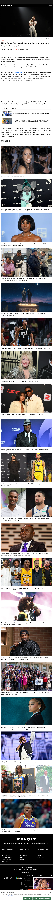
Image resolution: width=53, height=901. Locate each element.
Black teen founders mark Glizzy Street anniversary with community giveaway (31, 113)
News (2, 40)
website (12, 69)
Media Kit (22, 857)
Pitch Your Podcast (7, 857)
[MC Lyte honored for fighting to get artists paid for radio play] (26, 745)
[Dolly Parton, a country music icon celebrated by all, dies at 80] (26, 365)
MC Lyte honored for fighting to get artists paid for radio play (19, 762)
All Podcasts (5, 853)
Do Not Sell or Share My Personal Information (41, 898)
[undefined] (7, 113)
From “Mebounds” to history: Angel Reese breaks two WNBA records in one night (25, 348)
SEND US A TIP (26, 872)
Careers (22, 859)
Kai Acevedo (7, 49)
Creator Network (6, 859)
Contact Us (40, 853)
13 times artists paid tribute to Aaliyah (12, 176)
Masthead (22, 853)
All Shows (4, 851)
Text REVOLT (40, 855)
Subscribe (39, 851)
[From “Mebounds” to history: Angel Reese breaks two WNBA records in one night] (26, 332)
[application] (39, 885)
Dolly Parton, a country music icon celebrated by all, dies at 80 (19, 381)
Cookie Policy (11, 895)
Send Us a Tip (23, 855)
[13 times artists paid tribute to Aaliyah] (26, 160)
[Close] (50, 892)
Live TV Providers (6, 855)
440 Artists (5, 861)
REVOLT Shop (40, 857)
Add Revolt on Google (23, 49)
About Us (22, 851)
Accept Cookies (27, 898)
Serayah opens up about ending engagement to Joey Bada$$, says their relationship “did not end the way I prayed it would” (22, 415)
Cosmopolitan (18, 72)
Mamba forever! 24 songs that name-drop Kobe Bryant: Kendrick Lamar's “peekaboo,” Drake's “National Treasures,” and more (22, 589)
